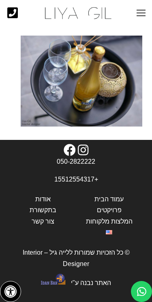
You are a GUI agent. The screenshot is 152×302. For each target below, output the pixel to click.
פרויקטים (109, 210)
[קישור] (77, 13)
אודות (43, 199)
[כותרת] (12, 13)
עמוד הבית (109, 199)
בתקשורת (43, 210)
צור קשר (43, 221)
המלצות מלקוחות (109, 221)
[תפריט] (141, 13)
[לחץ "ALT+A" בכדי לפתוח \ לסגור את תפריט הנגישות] (10, 291)
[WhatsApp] (141, 291)
